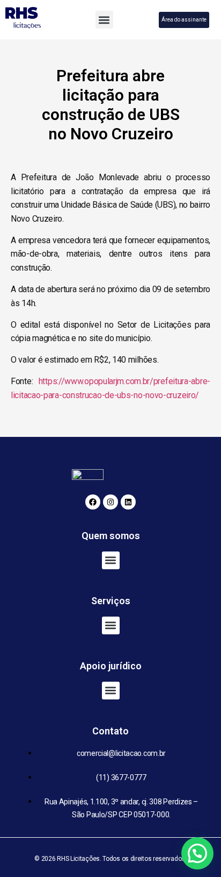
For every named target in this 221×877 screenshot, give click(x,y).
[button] (104, 20)
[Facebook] (92, 502)
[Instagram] (110, 502)
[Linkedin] (128, 502)
